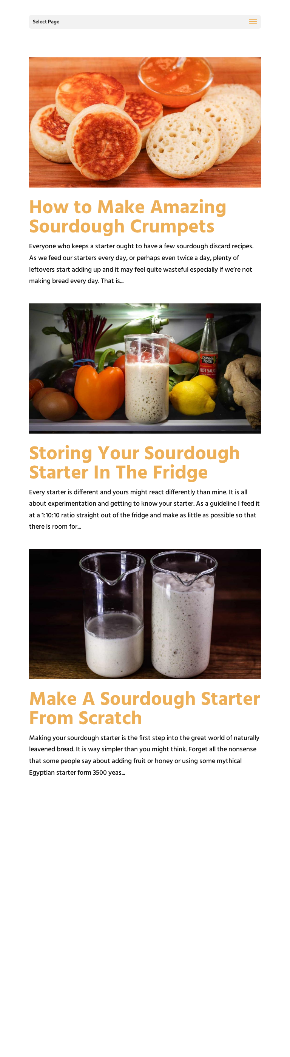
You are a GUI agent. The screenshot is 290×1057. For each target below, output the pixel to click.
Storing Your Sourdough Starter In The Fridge (134, 464)
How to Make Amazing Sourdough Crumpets (128, 218)
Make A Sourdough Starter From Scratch (144, 710)
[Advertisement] (145, 875)
